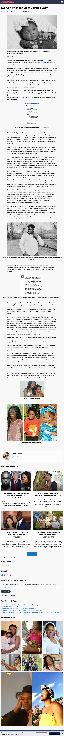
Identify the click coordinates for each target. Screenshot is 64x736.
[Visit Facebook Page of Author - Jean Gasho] (15, 457)
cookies (10, 733)
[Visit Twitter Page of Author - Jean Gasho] (17, 457)
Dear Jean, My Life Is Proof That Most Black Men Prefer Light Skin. (48, 494)
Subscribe (6, 591)
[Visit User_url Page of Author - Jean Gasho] (13, 457)
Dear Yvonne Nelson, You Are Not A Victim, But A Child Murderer (18, 608)
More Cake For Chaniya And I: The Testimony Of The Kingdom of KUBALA (21, 610)
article (44, 62)
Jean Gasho (7, 11)
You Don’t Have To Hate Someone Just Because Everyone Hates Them (16, 496)
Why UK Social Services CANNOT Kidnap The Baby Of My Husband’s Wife (48, 535)
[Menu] (62, 2)
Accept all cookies (55, 733)
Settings (41, 733)
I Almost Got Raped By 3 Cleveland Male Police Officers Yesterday (19, 605)
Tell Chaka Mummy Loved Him (9, 606)
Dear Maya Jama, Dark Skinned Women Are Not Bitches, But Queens (16, 535)
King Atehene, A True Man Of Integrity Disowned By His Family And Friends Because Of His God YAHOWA (30, 612)
